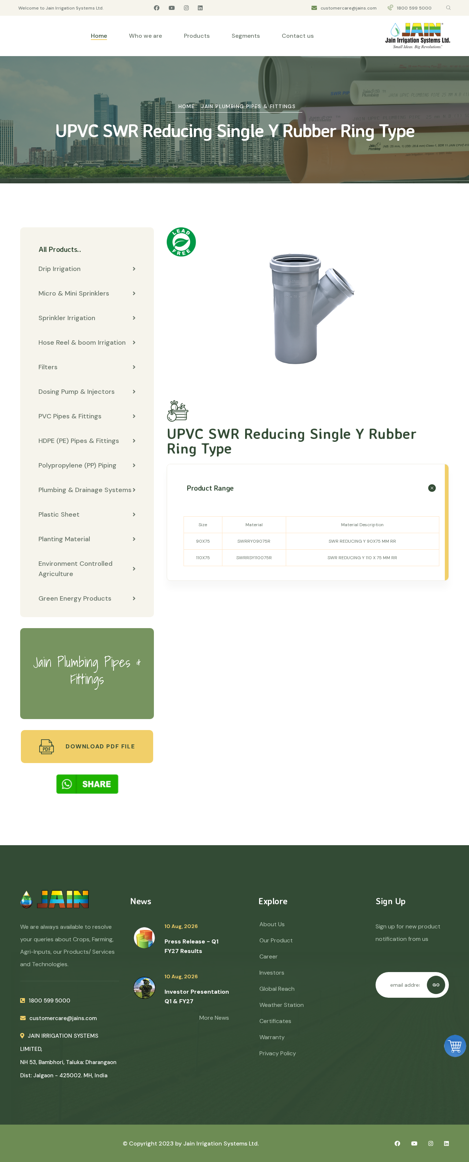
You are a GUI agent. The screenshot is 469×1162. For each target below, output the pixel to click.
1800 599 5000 (414, 8)
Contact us (298, 36)
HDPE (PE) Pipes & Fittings (78, 440)
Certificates (275, 1021)
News (140, 900)
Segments (246, 36)
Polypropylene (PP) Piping (77, 465)
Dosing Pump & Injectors (76, 391)
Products (197, 36)
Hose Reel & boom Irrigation (82, 342)
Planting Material (64, 539)
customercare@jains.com (349, 8)
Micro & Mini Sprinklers (73, 293)
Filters (48, 367)
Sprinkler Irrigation (66, 318)
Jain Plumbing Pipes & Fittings (248, 106)
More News (214, 1018)
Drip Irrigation (59, 268)
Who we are (145, 36)
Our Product (276, 940)
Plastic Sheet (59, 514)
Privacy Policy (277, 1053)
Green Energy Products (74, 598)
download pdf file (99, 746)
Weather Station (281, 1005)
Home (99, 36)
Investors (271, 972)
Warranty (272, 1037)
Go (436, 985)
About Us (272, 924)
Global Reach (277, 989)
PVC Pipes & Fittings (69, 416)
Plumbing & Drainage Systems (85, 489)
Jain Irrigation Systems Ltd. (221, 1143)
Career (268, 956)
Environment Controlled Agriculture (75, 568)
